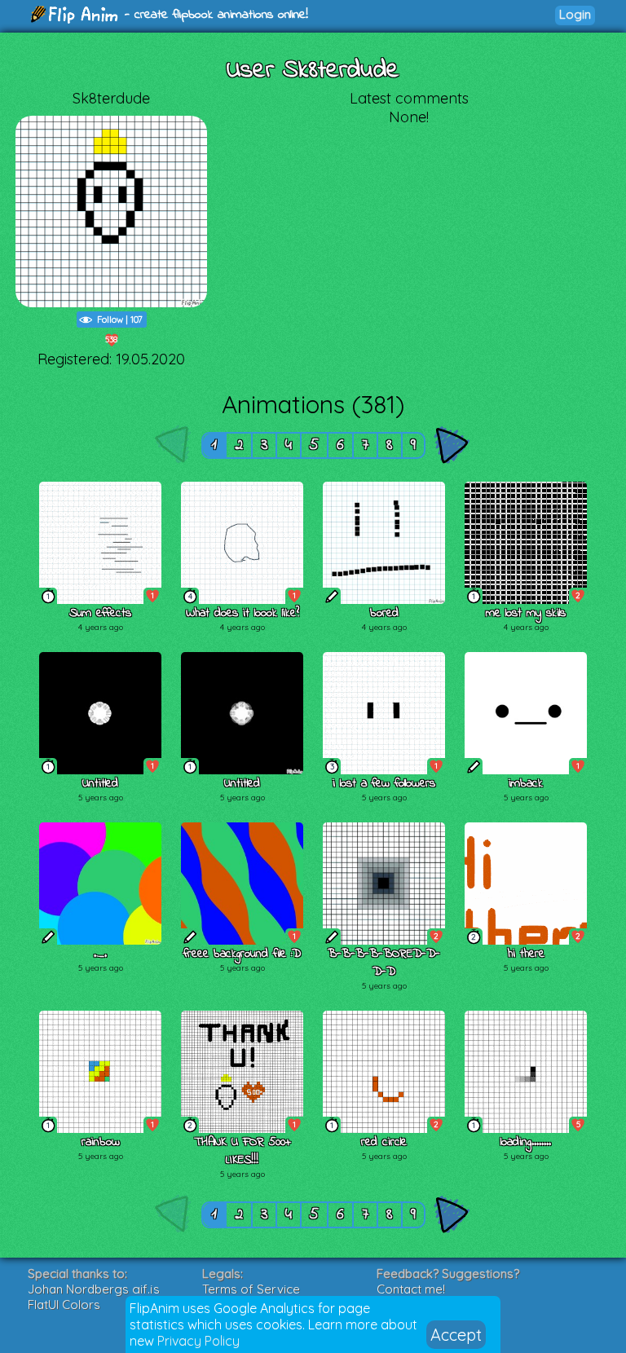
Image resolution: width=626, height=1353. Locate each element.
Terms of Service (251, 1289)
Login (575, 14)
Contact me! (411, 1289)
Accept (456, 1334)
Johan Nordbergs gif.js (94, 1289)
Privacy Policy (198, 1341)
